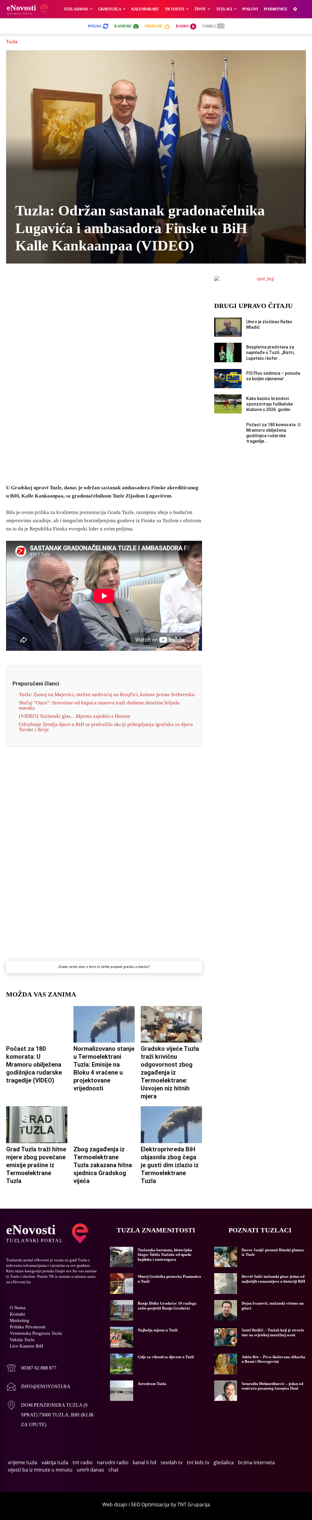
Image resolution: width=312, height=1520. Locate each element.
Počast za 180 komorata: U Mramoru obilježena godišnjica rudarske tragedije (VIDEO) (34, 1064)
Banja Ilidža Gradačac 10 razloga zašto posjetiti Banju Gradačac (167, 1305)
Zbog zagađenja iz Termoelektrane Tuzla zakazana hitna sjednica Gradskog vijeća (102, 1165)
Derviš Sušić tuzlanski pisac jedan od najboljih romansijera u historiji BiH (273, 1279)
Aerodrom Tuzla (152, 1383)
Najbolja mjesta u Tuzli (158, 1330)
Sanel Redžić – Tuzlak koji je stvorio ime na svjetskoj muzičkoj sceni (273, 1332)
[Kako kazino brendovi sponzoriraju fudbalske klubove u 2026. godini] (228, 403)
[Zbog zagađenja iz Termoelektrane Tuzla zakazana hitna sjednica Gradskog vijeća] (104, 1124)
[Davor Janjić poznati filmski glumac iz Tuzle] (225, 1257)
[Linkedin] (111, 282)
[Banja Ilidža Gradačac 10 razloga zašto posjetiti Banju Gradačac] (121, 1310)
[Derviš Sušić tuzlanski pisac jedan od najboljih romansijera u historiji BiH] (225, 1283)
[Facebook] (55, 282)
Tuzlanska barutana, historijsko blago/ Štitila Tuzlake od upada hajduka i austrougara (165, 1255)
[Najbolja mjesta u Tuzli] (121, 1337)
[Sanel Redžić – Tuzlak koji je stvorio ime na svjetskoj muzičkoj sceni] (225, 1337)
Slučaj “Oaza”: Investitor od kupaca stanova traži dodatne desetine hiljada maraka (99, 705)
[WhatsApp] (97, 282)
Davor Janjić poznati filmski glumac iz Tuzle (273, 1252)
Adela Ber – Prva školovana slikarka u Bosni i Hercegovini (273, 1359)
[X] (69, 282)
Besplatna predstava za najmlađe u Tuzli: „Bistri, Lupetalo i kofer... (270, 352)
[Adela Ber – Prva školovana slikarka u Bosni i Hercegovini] (225, 1364)
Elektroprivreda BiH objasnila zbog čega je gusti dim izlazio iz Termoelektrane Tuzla (170, 1165)
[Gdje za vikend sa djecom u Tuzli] (121, 1364)
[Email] (153, 282)
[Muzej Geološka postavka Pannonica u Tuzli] (121, 1283)
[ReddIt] (139, 282)
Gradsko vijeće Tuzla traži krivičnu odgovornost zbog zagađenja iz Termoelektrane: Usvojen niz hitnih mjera (170, 1072)
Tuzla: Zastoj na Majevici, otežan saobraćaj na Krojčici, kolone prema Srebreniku (107, 694)
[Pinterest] (125, 282)
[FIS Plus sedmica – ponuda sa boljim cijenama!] (228, 378)
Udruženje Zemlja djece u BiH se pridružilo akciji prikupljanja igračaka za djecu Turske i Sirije (106, 726)
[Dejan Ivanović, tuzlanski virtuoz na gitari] (225, 1310)
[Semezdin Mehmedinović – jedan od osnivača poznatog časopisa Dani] (225, 1390)
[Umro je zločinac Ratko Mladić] (228, 327)
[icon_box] (31, 1369)
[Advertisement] (104, 383)
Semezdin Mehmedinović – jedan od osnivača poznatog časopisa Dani (272, 1386)
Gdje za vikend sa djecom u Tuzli (166, 1357)
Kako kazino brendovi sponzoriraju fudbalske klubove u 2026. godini (269, 404)
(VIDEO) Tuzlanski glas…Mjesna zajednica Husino (74, 716)
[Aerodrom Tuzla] (121, 1390)
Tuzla (12, 41)
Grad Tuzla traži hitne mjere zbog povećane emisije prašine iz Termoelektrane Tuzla (36, 1165)
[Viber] (83, 282)
